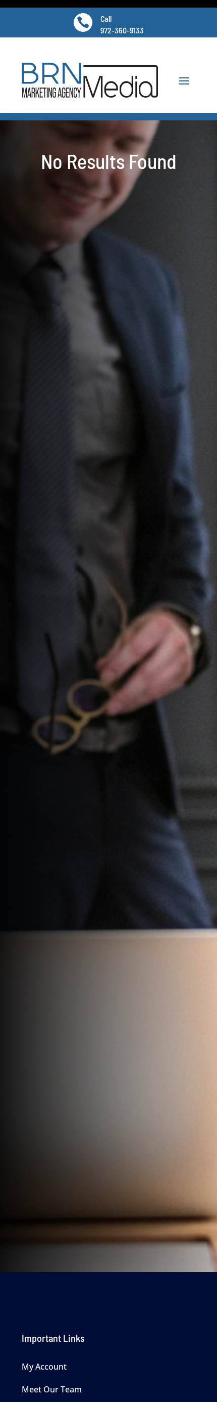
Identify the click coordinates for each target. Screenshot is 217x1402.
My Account (44, 1366)
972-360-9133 (122, 30)
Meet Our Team (52, 1389)
